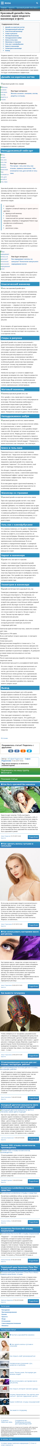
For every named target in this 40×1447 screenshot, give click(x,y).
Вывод (7, 50)
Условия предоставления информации (15, 1443)
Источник (4, 738)
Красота (3, 838)
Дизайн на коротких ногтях (15, 27)
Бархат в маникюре (12, 46)
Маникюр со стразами (13, 42)
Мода (4, 1319)
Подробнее (33, 837)
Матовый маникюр (12, 36)
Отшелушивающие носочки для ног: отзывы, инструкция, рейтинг (19, 1063)
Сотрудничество (21, 1420)
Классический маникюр (13, 31)
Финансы (5, 1326)
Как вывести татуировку (13, 993)
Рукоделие (6, 1310)
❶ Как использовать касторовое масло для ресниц (20, 932)
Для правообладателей (23, 1424)
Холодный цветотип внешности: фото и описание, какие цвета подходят (19, 1106)
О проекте (4, 1420)
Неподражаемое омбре (13, 38)
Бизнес (4, 1314)
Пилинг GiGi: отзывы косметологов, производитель (18, 1146)
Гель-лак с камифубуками (14, 44)
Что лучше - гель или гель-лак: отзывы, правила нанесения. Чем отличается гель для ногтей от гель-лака (24, 169)
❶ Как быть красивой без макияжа (18, 784)
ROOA (8, 3)
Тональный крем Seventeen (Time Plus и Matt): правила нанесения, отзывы (19, 1268)
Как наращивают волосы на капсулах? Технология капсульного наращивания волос (24, 261)
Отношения (6, 1321)
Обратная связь (6, 1422)
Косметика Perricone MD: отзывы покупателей (17, 1229)
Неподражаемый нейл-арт (14, 29)
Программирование (9, 1312)
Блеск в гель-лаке (11, 40)
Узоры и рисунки (11, 33)
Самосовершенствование (11, 1323)
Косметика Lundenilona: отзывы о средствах (17, 1189)
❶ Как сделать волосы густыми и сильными (17, 844)
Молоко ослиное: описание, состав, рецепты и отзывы (24, 95)
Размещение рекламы (23, 1422)
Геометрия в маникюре (13, 48)
